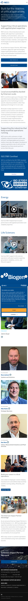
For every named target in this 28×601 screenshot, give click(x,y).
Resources (10, 587)
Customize (13, 314)
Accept (14, 310)
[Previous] (2, 276)
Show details (21, 305)
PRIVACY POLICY (14, 596)
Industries (3, 587)
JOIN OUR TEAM (14, 65)
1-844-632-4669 (18, 576)
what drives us (14, 59)
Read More (14, 174)
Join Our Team (5, 490)
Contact (16, 587)
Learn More (14, 561)
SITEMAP (21, 596)
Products (9, 585)
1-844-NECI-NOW (16, 574)
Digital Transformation (18, 585)
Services (3, 585)
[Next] (25, 276)
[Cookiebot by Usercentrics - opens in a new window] (21, 285)
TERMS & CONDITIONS (5, 596)
